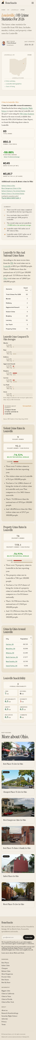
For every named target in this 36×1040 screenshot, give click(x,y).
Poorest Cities (6, 977)
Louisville (15, 10)
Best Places (5, 963)
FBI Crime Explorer (27, 114)
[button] (18, 409)
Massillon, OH (10, 648)
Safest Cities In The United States (13, 193)
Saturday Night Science (15, 948)
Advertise (5, 1019)
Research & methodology (10, 1013)
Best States (5, 980)
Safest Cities (6, 965)
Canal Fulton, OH (11, 666)
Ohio (5, 278)
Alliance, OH (10, 653)
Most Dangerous (7, 974)
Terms (4, 1024)
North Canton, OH (12, 657)
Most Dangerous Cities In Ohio (11, 188)
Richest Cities (6, 971)
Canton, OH (10, 644)
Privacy (4, 1022)
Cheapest (5, 968)
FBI (11, 263)
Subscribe (28, 937)
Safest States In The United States (13, 191)
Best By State (6, 982)
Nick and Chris (19, 953)
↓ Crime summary (9, 81)
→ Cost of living (9, 86)
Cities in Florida (7, 999)
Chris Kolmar (11, 43)
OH (8, 10)
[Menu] (32, 2)
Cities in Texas (6, 996)
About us (4, 1010)
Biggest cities (6, 991)
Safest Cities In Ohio (8, 185)
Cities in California (8, 993)
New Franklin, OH (11, 661)
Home (3, 10)
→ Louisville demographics (13, 84)
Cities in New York (8, 1002)
